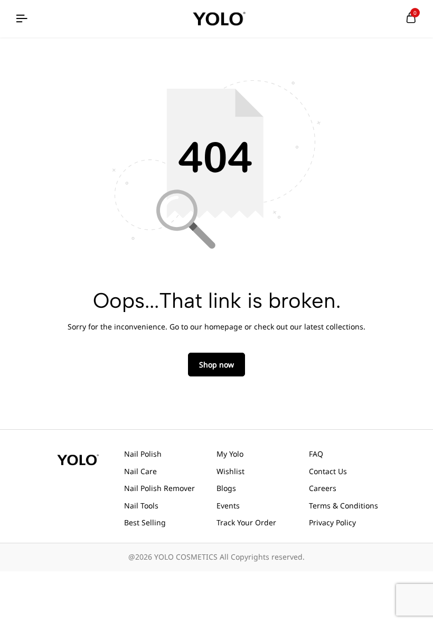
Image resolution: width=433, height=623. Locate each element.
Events (228, 506)
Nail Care (140, 471)
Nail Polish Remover (159, 488)
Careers (322, 488)
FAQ (316, 454)
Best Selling (145, 522)
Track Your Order (246, 522)
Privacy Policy (332, 522)
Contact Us (328, 471)
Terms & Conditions (343, 506)
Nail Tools (141, 506)
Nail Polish (143, 454)
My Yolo (229, 454)
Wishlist (230, 471)
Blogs (226, 488)
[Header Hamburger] (21, 19)
